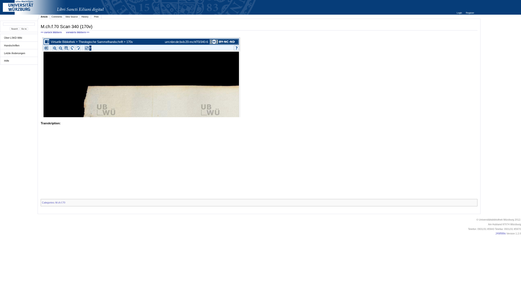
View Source (71, 16)
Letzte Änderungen (14, 53)
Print (96, 16)
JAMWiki (500, 233)
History (85, 16)
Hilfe (6, 60)
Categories (48, 202)
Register (470, 13)
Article (44, 16)
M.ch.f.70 (60, 202)
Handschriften (12, 45)
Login (460, 13)
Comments (56, 16)
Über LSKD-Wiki (13, 37)
